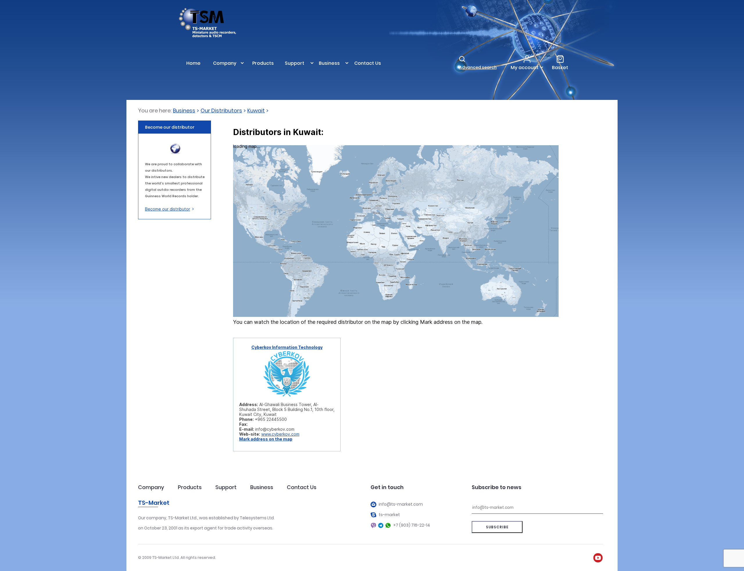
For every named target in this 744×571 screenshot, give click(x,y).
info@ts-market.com (401, 504)
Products (190, 487)
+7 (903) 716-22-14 (411, 525)
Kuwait (256, 110)
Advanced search (478, 67)
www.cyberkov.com (280, 434)
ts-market (389, 515)
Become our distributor (167, 209)
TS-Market (153, 503)
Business (184, 110)
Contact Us (301, 487)
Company (151, 487)
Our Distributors (221, 110)
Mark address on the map (265, 439)
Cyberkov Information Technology (287, 347)
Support (226, 487)
